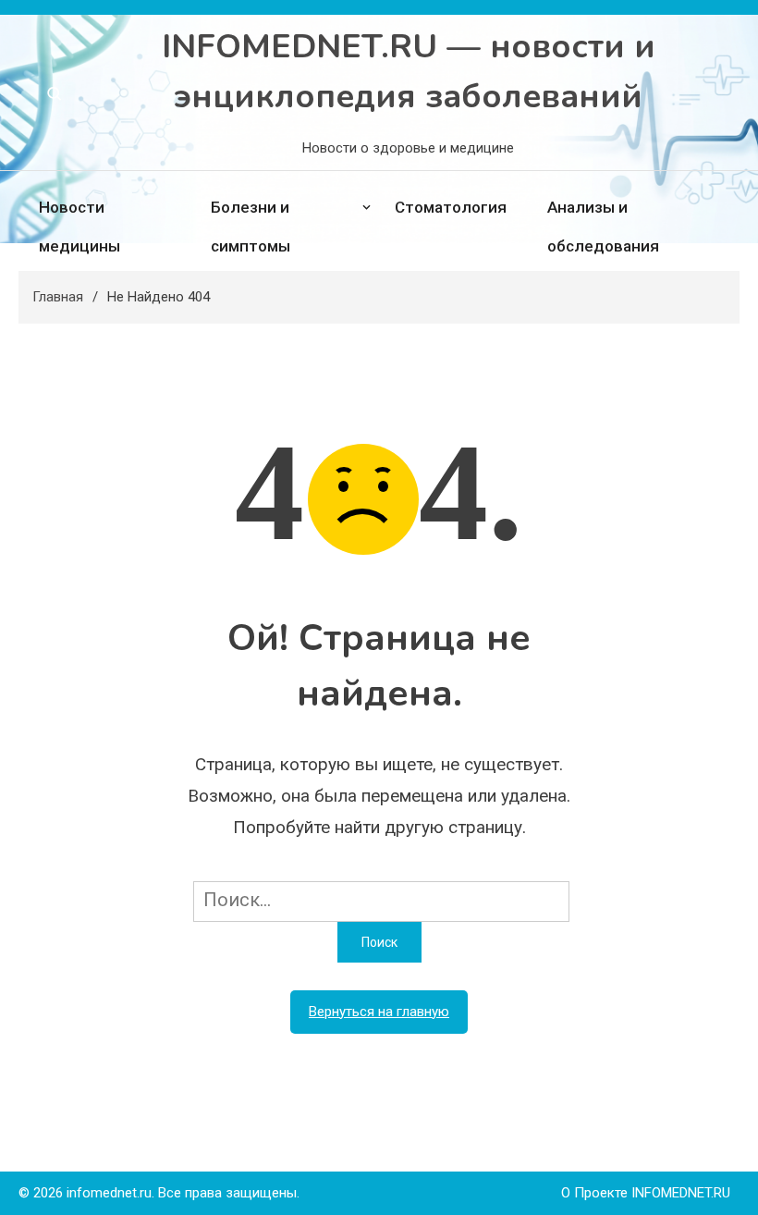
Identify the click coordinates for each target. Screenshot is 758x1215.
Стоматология (451, 207)
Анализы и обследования (603, 226)
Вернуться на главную (379, 1011)
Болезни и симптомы (250, 226)
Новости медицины (79, 226)
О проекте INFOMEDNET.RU (645, 1192)
